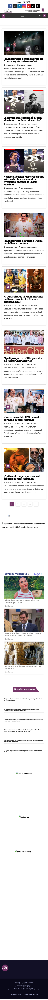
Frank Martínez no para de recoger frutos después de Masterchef (23, 60)
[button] (40, 15)
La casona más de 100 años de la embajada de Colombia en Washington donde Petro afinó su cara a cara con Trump (23, 751)
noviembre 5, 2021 (13, 364)
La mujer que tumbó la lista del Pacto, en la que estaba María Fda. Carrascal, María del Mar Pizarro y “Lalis (21, 709)
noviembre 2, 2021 (13, 423)
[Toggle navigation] (22, 15)
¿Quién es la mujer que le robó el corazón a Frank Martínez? (22, 477)
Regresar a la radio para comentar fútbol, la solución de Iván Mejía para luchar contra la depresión (23, 740)
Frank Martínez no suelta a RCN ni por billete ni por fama (23, 242)
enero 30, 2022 (11, 188)
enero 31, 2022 (11, 124)
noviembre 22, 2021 (13, 305)
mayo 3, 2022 (11, 65)
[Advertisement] (24, 794)
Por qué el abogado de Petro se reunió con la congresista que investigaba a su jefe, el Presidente (23, 699)
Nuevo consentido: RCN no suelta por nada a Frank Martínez (22, 418)
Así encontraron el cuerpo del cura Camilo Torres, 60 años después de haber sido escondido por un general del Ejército (22, 730)
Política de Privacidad (30, 994)
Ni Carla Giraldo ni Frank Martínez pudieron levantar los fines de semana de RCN (23, 299)
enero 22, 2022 (11, 247)
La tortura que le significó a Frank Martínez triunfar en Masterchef (23, 119)
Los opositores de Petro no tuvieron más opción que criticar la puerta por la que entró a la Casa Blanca (23, 720)
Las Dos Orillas (25, 65)
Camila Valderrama (29, 124)
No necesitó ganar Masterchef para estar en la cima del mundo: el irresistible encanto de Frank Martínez (24, 180)
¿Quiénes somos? (15, 994)
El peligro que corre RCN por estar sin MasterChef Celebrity (23, 359)
